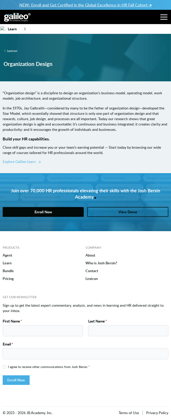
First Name (12, 321)
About (90, 255)
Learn (7, 263)
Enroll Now (16, 380)
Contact (92, 271)
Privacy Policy (157, 412)
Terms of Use (129, 412)
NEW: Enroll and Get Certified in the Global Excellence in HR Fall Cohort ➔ (85, 5)
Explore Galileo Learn (19, 161)
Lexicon (12, 51)
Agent (7, 255)
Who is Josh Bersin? (101, 263)
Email (8, 344)
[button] (164, 17)
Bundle (8, 271)
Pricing (8, 279)
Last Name (97, 321)
